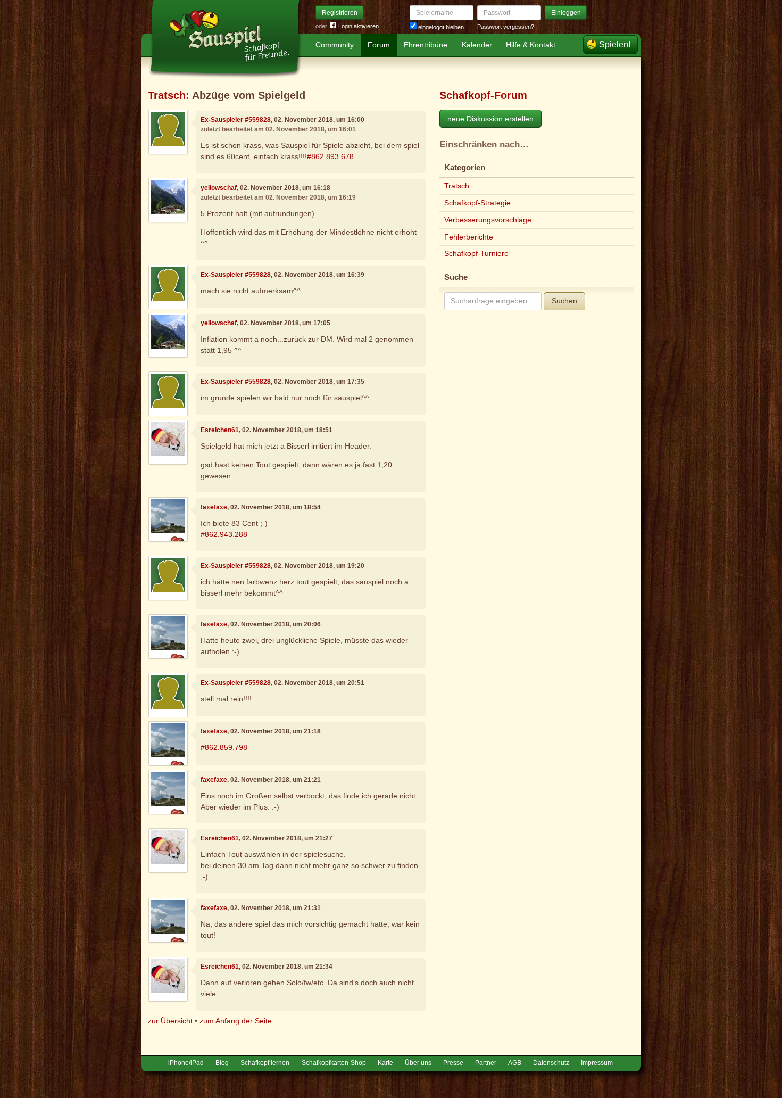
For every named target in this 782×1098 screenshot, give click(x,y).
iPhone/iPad (186, 1063)
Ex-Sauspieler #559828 (236, 119)
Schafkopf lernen (264, 1063)
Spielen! (614, 44)
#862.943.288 (224, 534)
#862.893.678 (330, 156)
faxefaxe (214, 507)
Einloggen (566, 12)
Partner (485, 1063)
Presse (453, 1063)
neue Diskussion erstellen (490, 118)
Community (334, 44)
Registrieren (339, 12)
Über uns (418, 1063)
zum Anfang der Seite (235, 1021)
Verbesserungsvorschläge (487, 220)
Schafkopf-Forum (483, 95)
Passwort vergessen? (505, 26)
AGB (514, 1063)
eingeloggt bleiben (440, 27)
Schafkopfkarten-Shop (334, 1063)
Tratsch (167, 95)
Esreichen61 (220, 430)
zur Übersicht (170, 1021)
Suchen (564, 300)
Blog (222, 1063)
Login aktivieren (358, 26)
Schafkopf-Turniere (476, 253)
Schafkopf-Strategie (477, 203)
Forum (379, 44)
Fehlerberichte (468, 237)
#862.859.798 (224, 747)
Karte (385, 1063)
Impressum (597, 1063)
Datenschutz (551, 1063)
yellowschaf (219, 188)
